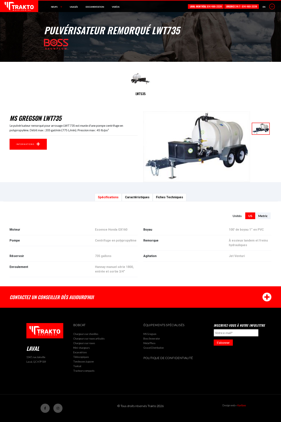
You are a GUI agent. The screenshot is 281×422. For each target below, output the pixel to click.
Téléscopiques (81, 356)
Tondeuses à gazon (83, 361)
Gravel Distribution (153, 347)
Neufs (54, 7)
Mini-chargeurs (81, 347)
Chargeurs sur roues (84, 343)
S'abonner (223, 342)
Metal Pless (149, 343)
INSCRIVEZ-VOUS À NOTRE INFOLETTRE (239, 325)
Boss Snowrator (151, 338)
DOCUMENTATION (95, 7)
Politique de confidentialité (168, 358)
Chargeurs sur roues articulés (89, 338)
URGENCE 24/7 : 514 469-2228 (241, 6)
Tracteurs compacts (83, 370)
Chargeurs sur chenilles (85, 333)
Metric (263, 216)
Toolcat (77, 366)
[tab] (108, 197)
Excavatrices (80, 352)
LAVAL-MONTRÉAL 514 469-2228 (206, 6)
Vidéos (115, 7)
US (250, 216)
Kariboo (241, 405)
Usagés (74, 7)
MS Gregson (149, 333)
